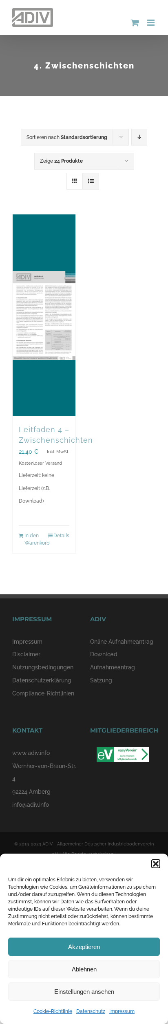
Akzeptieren (84, 946)
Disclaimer (26, 654)
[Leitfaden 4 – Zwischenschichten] (44, 315)
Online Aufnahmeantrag (121, 641)
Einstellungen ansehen (84, 991)
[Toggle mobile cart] (135, 22)
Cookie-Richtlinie (52, 1011)
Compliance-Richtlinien (43, 693)
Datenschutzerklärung (41, 680)
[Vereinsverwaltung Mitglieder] (123, 753)
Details (61, 535)
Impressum (122, 1011)
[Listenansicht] (91, 181)
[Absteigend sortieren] (139, 137)
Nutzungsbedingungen (42, 667)
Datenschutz (90, 1011)
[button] (156, 864)
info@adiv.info (30, 804)
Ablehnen (84, 969)
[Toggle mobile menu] (151, 22)
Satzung (101, 680)
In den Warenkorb (34, 539)
